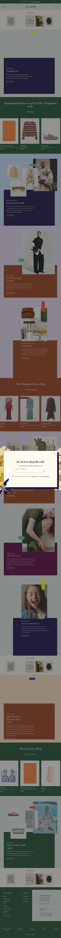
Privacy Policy (34, 476)
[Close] (54, 454)
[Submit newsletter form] (44, 471)
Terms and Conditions (44, 476)
